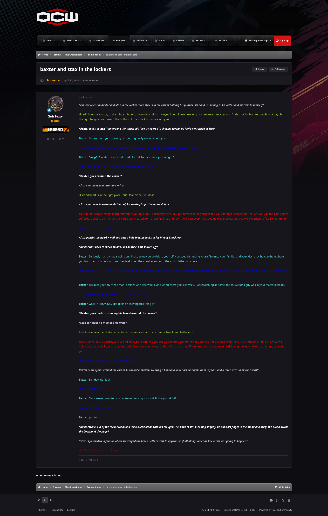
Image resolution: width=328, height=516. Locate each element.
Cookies (71, 509)
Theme (42, 509)
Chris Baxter (55, 116)
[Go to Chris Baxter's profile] (42, 80)
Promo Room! (91, 80)
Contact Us (57, 509)
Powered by (275, 509)
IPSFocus (215, 509)
